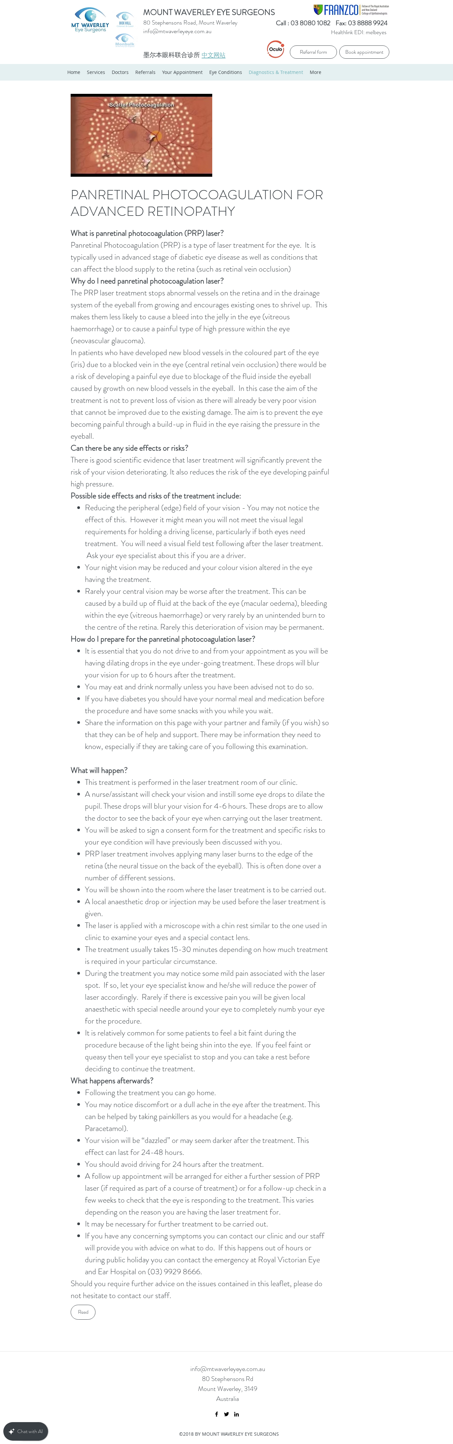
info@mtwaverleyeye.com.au (177, 31)
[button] (83, 1312)
